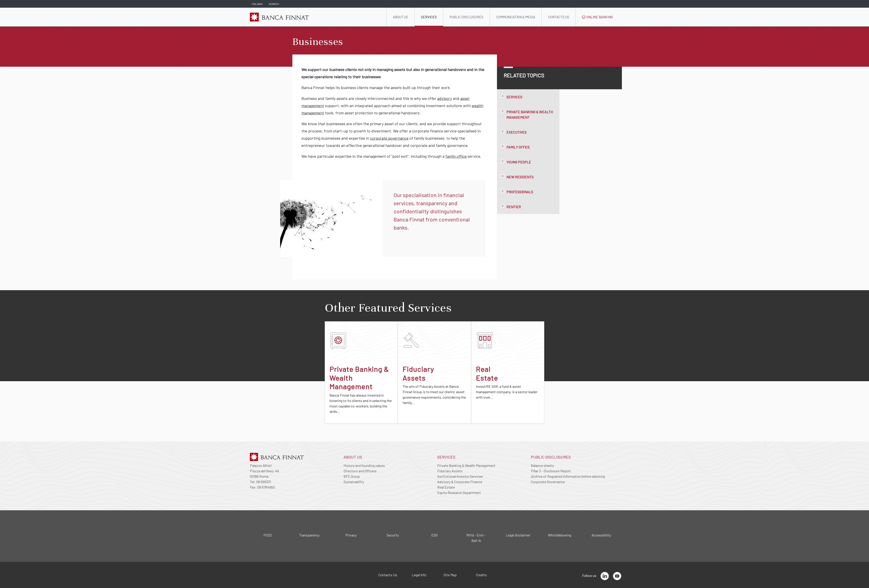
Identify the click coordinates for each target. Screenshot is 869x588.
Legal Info (419, 575)
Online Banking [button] (599, 17)
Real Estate (446, 487)
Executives (516, 132)
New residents (520, 177)
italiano (257, 3)
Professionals (519, 192)
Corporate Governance (548, 482)
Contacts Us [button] (558, 17)
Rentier (513, 207)
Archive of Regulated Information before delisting (568, 476)
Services (514, 97)
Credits (481, 575)
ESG (434, 535)
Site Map (450, 575)
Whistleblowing (559, 535)
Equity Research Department (459, 492)
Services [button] (429, 17)
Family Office (518, 147)
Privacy (351, 535)
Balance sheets (542, 465)
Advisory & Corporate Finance (459, 482)
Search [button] (274, 3)
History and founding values (364, 465)
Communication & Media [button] (515, 17)
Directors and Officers (360, 471)
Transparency (309, 535)
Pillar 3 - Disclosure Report (551, 471)
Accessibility (601, 535)
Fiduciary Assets (450, 471)
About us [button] (400, 17)
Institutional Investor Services (460, 476)
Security (393, 535)
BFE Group (352, 476)
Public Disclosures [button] (466, 17)
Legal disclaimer (518, 535)
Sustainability (354, 482)
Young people (518, 162)
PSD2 (267, 535)
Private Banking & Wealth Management (466, 465)
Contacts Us (387, 575)
